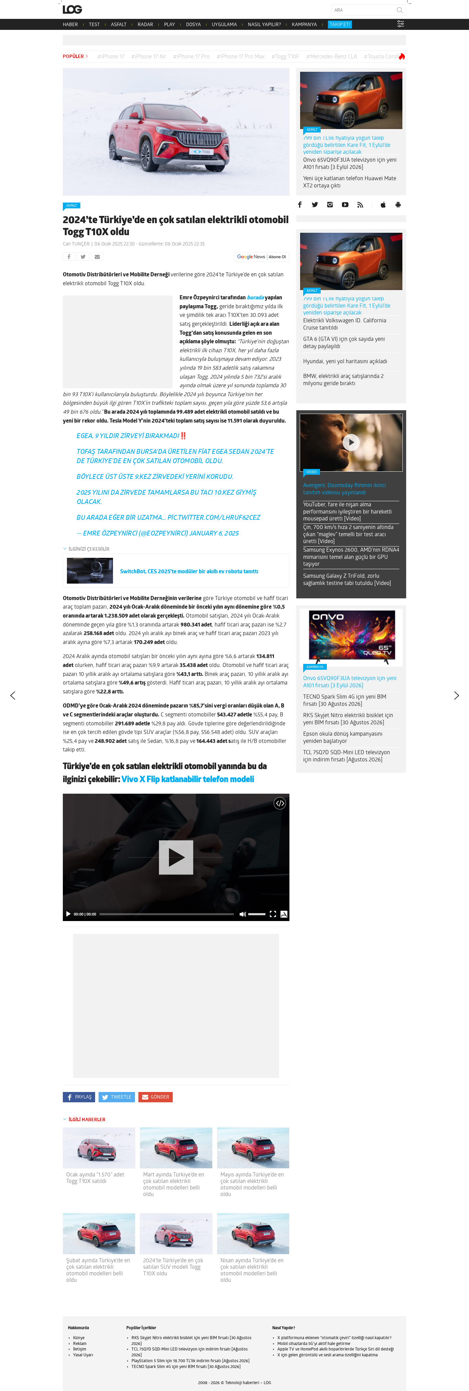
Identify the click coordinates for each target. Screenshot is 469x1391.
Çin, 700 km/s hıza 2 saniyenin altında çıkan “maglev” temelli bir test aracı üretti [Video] (348, 535)
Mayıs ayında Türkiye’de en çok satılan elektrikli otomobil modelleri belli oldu (252, 1185)
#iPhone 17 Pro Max (241, 57)
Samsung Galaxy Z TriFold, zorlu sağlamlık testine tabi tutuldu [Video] (347, 580)
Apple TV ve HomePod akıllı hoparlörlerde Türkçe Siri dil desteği (335, 1349)
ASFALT (119, 24)
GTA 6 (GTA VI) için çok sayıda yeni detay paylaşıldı (344, 343)
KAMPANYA (304, 24)
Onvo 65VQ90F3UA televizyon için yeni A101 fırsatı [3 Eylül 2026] (350, 164)
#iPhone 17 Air (148, 57)
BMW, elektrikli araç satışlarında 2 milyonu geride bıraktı (343, 380)
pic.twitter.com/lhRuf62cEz (214, 518)
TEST (94, 24)
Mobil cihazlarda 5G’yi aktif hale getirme (313, 1344)
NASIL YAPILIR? (264, 24)
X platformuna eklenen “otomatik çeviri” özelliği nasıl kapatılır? (334, 1338)
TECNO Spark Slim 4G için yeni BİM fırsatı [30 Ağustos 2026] (344, 700)
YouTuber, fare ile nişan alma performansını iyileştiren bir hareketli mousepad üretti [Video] (347, 512)
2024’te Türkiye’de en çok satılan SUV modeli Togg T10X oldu (173, 1267)
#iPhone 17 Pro (191, 57)
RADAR (145, 24)
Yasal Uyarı (83, 1355)
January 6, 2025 (214, 534)
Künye (78, 1338)
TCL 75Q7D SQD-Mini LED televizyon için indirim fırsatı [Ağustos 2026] (346, 756)
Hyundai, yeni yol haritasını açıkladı (345, 362)
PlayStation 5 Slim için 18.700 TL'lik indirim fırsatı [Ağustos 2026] (190, 1361)
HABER (70, 24)
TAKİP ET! (340, 24)
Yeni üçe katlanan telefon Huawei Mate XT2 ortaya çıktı (349, 182)
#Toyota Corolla (383, 57)
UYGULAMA (224, 24)
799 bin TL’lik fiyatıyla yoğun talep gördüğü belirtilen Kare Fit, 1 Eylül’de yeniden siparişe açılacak (346, 146)
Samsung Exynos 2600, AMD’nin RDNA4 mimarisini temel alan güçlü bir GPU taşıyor (351, 557)
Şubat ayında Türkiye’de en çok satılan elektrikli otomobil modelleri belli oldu (98, 1271)
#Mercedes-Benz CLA (331, 57)
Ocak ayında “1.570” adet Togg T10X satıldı (95, 1178)
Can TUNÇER (76, 244)
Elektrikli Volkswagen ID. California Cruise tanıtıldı (344, 324)
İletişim (79, 1349)
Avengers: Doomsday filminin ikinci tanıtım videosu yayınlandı (344, 489)
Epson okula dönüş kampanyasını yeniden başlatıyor (342, 738)
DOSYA (193, 24)
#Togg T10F (285, 57)
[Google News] (261, 257)
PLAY (169, 24)
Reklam (80, 1344)
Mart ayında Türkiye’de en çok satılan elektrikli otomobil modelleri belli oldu (173, 1185)
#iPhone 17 (111, 57)
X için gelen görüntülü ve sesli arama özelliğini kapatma (327, 1355)
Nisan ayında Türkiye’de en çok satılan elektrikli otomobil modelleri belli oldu (252, 1271)
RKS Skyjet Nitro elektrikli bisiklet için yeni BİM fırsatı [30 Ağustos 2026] (348, 719)
